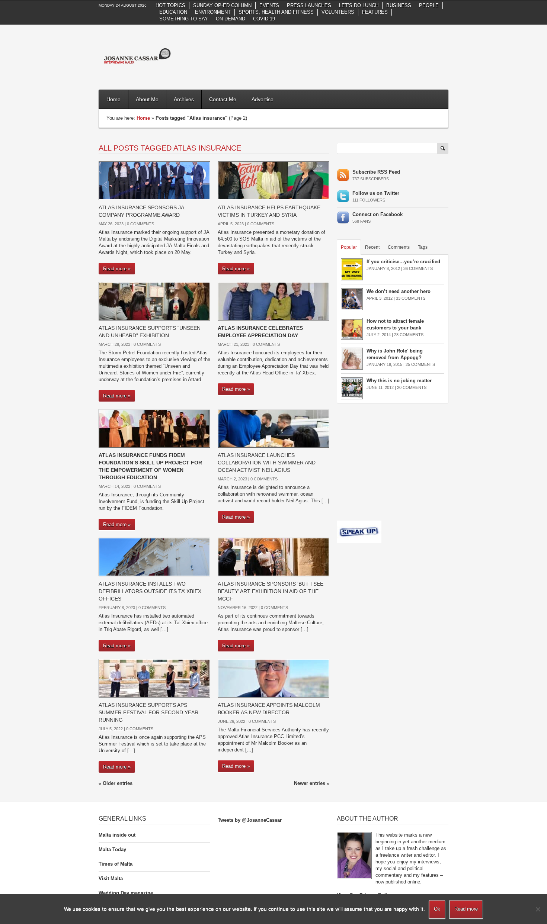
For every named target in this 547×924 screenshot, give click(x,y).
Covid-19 (264, 19)
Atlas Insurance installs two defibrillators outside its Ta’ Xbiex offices (150, 591)
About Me (147, 99)
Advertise (263, 99)
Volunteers (338, 12)
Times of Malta (115, 864)
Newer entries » (311, 783)
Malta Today (112, 849)
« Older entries (115, 783)
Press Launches (309, 5)
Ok (437, 909)
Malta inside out (117, 835)
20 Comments (411, 387)
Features (375, 12)
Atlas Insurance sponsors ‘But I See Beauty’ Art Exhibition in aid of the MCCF (270, 591)
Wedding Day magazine (126, 893)
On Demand (230, 19)
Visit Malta (111, 878)
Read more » (117, 268)
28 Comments (408, 334)
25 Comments (420, 364)
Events (269, 5)
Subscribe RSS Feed (376, 172)
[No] (537, 909)
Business (398, 5)
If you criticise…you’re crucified (403, 261)
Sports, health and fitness (276, 12)
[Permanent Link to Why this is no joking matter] (352, 388)
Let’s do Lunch (358, 5)
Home (113, 99)
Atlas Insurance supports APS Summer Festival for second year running (148, 712)
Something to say (183, 19)
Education (173, 12)
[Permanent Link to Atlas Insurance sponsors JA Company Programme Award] (154, 180)
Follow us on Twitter (375, 193)
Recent (372, 247)
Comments (399, 247)
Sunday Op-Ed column (222, 5)
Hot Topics (170, 5)
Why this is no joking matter (399, 380)
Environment (213, 12)
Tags (423, 247)
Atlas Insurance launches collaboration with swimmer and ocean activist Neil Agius (267, 462)
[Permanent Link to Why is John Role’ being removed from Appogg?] (352, 358)
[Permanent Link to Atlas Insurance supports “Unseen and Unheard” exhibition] (154, 300)
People (429, 5)
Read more (466, 909)
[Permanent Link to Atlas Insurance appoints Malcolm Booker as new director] (273, 677)
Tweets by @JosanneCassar (250, 820)
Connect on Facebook (377, 214)
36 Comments (418, 268)
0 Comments (140, 224)
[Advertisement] (312, 56)
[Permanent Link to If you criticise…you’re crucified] (352, 269)
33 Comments (410, 298)
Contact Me (222, 99)
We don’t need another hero (399, 291)
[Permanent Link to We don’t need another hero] (352, 299)
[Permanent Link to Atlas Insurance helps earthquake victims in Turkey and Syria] (273, 180)
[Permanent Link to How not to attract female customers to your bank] (352, 328)
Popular (349, 247)
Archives (184, 99)
